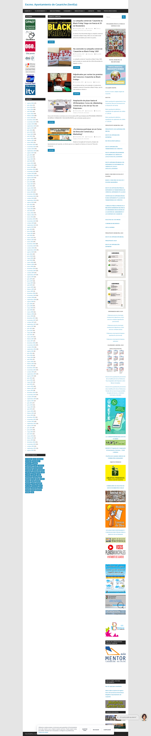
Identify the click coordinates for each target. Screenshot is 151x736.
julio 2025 (29, 130)
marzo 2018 (30, 312)
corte (42, 472)
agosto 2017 (30, 326)
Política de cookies (43, 732)
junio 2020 (30, 256)
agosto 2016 (30, 351)
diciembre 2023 (31, 169)
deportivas (29, 476)
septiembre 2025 (31, 126)
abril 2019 (29, 285)
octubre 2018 (30, 297)
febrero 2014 (30, 413)
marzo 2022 (30, 213)
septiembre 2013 (31, 423)
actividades (29, 459)
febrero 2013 (30, 438)
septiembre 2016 (31, 349)
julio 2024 (29, 155)
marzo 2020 (30, 262)
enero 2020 (30, 266)
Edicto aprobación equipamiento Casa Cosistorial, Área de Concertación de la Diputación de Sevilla (115, 103)
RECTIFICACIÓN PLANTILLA (112, 141)
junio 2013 (29, 429)
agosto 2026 (30, 103)
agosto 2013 (30, 425)
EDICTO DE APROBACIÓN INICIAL (114, 237)
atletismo (28, 461)
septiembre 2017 (31, 324)
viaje (32, 492)
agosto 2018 (30, 301)
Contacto (91, 11)
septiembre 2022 (31, 200)
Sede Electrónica (55, 11)
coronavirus (36, 472)
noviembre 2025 (31, 122)
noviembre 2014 (31, 394)
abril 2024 (30, 161)
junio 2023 (30, 181)
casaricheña (29, 467)
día (40, 476)
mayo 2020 (30, 258)
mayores (38, 481)
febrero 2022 (30, 215)
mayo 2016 (30, 357)
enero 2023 (30, 192)
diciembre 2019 (31, 268)
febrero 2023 (30, 190)
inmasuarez (90, 28)
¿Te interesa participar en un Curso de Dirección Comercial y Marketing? (87, 131)
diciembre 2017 (31, 318)
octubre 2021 (30, 223)
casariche (40, 465)
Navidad (28, 483)
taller (40, 487)
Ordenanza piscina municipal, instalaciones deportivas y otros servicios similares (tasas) (115, 327)
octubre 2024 (30, 148)
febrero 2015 (30, 388)
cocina (35, 470)
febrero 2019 (30, 289)
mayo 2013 (30, 432)
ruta (41, 485)
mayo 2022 (30, 208)
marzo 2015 (30, 386)
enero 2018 (30, 316)
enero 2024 (30, 167)
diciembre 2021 (31, 219)
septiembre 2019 (31, 274)
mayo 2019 (30, 283)
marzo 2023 (30, 188)
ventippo (39, 490)
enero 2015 (30, 390)
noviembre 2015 (31, 370)
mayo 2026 (30, 109)
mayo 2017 (30, 332)
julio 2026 (29, 105)
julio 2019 (29, 279)
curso (39, 474)
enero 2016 (30, 365)
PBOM (99, 11)
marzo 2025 (30, 138)
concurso (28, 472)
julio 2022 (29, 204)
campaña (35, 463)
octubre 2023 (30, 173)
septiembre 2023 (31, 175)
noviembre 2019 (31, 270)
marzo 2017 (30, 336)
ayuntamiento (36, 461)
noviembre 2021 (31, 221)
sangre (27, 487)
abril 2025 (30, 136)
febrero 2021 (30, 239)
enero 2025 (30, 142)
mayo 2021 (30, 233)
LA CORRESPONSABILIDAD (113, 436)
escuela (33, 479)
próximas (38, 483)
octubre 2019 (30, 272)
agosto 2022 (30, 202)
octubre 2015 (30, 372)
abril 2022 (29, 210)
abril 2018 (29, 310)
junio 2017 (29, 330)
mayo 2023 (30, 184)
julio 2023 (29, 179)
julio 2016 (29, 353)
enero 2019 (30, 291)
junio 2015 (30, 380)
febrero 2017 (30, 339)
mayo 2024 (30, 159)
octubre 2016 (30, 347)
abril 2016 (29, 359)
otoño (33, 483)
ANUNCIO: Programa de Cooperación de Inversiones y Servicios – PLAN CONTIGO (115, 450)
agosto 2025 (30, 128)
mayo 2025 (30, 134)
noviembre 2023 (31, 171)
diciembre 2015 (31, 367)
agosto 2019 (30, 277)
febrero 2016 (30, 363)
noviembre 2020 (31, 246)
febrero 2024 (30, 165)
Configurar (107, 729)
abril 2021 (29, 235)
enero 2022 (30, 217)
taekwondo (34, 487)
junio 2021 (29, 231)
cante (35, 465)
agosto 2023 (30, 177)
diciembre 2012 (31, 442)
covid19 (28, 474)
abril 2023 (29, 186)
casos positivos (38, 467)
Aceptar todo (84, 729)
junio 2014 (30, 405)
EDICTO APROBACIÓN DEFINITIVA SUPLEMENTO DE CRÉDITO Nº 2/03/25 (114, 154)
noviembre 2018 (31, 295)
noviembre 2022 (31, 196)
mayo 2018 (30, 308)
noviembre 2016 (31, 345)
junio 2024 (30, 157)
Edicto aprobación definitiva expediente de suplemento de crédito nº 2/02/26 (115, 119)
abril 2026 (30, 111)
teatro (33, 490)
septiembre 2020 (31, 250)
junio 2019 (30, 281)
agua (34, 459)
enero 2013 (30, 440)
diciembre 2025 (31, 119)
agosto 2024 (30, 153)
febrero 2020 (30, 264)
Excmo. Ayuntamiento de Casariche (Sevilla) (51, 4)
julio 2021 (29, 229)
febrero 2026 (30, 115)
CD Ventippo (29, 470)
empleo (27, 479)
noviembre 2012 (31, 444)
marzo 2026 (30, 113)
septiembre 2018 (31, 299)
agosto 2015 (30, 376)
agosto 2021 (30, 227)
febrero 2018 (30, 314)
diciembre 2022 (31, 194)
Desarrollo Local (82, 30)
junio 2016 (30, 355)
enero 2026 (30, 117)
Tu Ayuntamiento (40, 11)
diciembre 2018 (31, 293)
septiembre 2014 (31, 398)
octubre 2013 (30, 421)
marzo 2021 (30, 237)
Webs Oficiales (79, 11)
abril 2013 (29, 434)
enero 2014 (30, 415)
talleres (28, 490)
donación (35, 476)
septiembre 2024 (31, 150)
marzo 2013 (30, 436)
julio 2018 (29, 303)
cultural (33, 474)
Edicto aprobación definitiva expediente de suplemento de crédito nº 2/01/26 (115, 111)
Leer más (51, 42)
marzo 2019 (30, 287)
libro (32, 481)
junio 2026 (30, 107)
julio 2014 (29, 403)
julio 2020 (29, 254)
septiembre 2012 (31, 448)
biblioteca (28, 463)
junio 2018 (30, 305)
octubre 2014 (30, 396)
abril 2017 (29, 334)
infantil (28, 481)
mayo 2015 (30, 382)
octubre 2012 (30, 446)
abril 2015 (29, 384)
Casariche (27, 11)
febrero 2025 (30, 140)
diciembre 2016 (31, 343)
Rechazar (96, 729)
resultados (35, 485)
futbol (42, 479)
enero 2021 (30, 241)
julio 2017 (29, 328)
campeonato (29, 465)
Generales (89, 30)
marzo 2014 (30, 411)
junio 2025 (30, 132)
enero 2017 (30, 341)
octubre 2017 (30, 322)
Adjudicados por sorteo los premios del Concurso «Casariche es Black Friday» (88, 77)
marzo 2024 (30, 163)
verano (28, 492)
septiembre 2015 (31, 374)
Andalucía (40, 459)
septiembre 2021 (31, 225)
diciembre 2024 (31, 144)
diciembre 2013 (31, 417)
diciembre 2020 (31, 243)
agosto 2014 (30, 400)
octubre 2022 (30, 198)
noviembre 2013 (31, 419)
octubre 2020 (30, 248)
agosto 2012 (30, 450)
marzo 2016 (30, 361)
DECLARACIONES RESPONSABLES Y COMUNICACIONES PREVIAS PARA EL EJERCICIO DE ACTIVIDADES (116, 532)
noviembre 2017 (31, 320)
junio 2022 (30, 206)
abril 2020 (30, 260)
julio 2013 (29, 427)
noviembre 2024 (31, 146)
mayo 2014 (30, 407)
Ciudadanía (67, 11)
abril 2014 (29, 409)
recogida (28, 485)
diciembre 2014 (31, 392)
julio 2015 (29, 378)
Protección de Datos (110, 11)
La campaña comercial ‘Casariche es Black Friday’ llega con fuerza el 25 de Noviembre (88, 23)
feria (37, 479)
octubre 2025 (30, 124)
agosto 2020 (30, 252)
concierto (41, 470)
